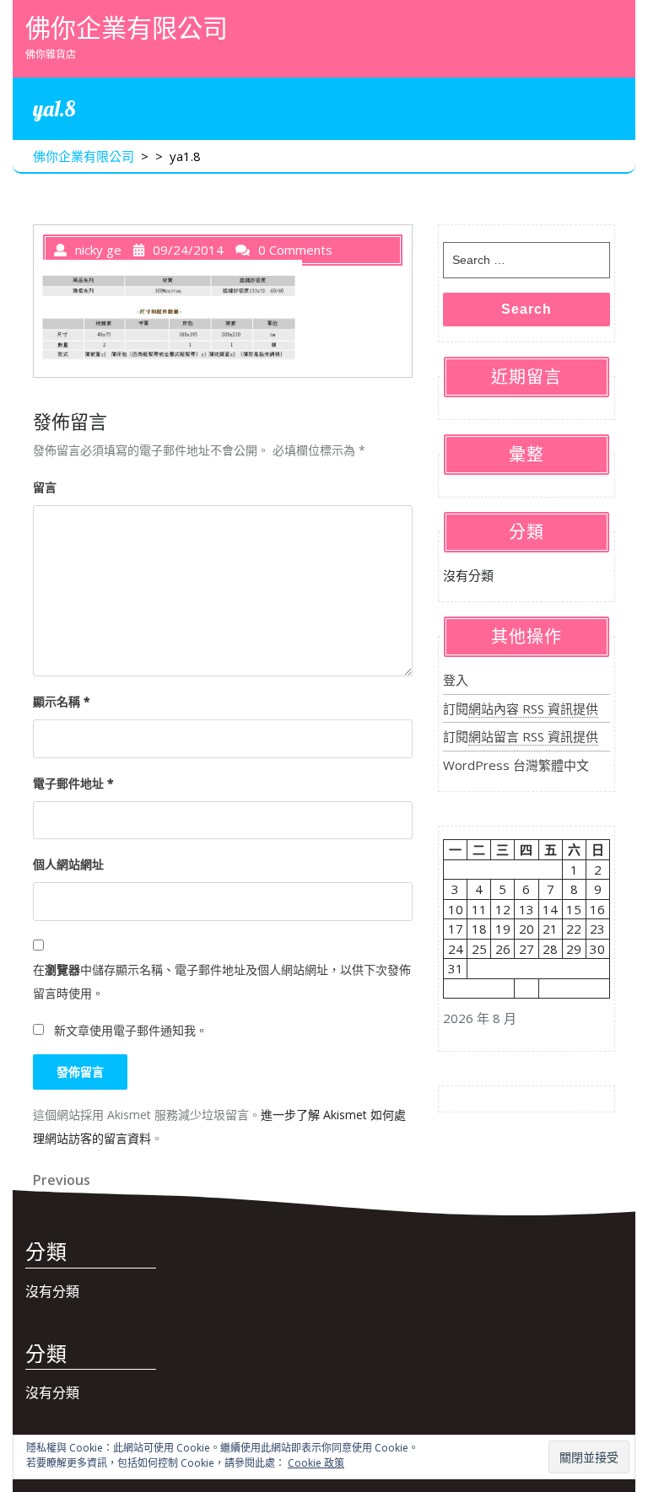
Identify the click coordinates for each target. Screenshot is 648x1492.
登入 (455, 679)
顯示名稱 (61, 701)
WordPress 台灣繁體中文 (516, 765)
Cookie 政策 (316, 1463)
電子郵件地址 (73, 783)
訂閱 (520, 708)
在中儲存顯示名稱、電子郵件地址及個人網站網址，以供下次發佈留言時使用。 (222, 981)
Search (526, 309)
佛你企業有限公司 (126, 28)
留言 (45, 487)
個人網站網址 (68, 864)
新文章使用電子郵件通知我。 (131, 1030)
